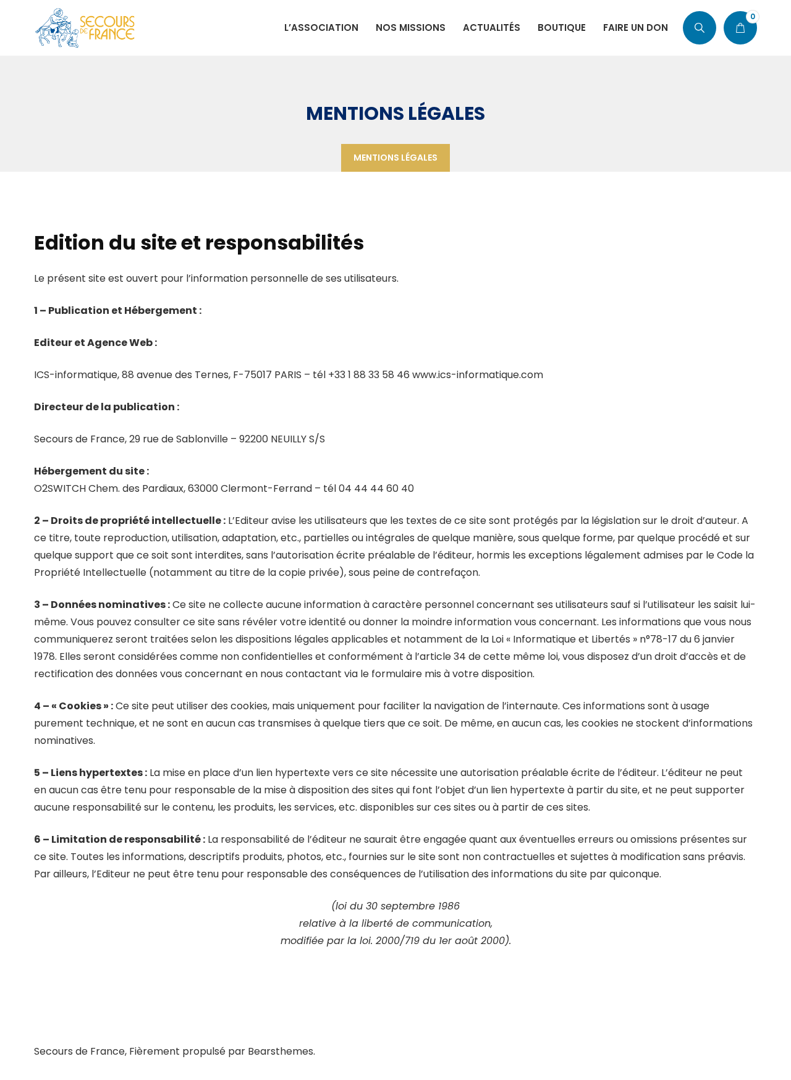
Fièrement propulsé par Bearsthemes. (222, 1051)
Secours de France (79, 1051)
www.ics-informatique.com (477, 375)
